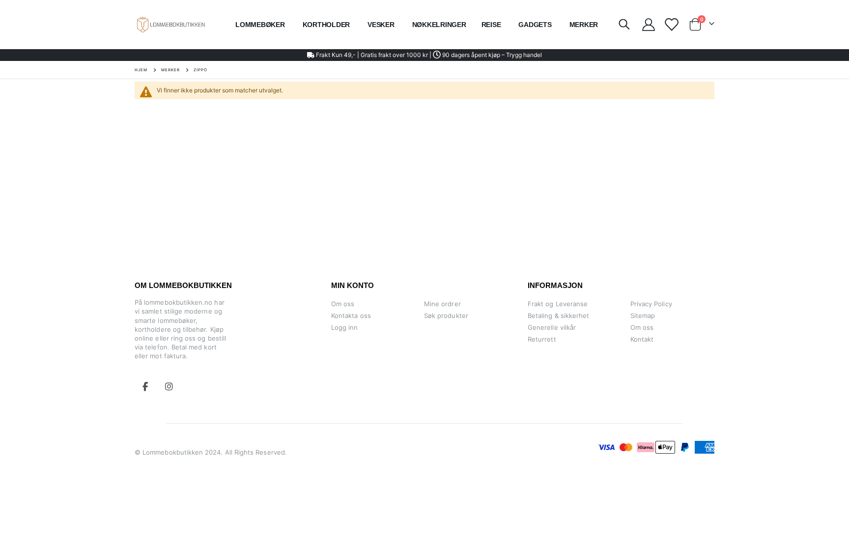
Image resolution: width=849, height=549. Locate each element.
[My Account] (648, 24)
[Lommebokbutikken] (171, 24)
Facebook (145, 386)
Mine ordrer (442, 304)
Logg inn (344, 327)
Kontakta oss (351, 315)
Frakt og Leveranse (558, 304)
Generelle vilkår (552, 327)
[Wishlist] (671, 24)
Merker (170, 70)
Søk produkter (446, 315)
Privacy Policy (651, 304)
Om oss (342, 304)
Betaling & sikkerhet (558, 315)
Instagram (169, 386)
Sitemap (642, 315)
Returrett (542, 339)
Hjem (141, 69)
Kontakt (641, 339)
